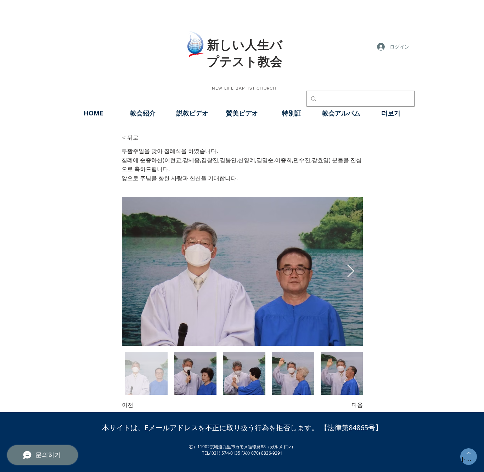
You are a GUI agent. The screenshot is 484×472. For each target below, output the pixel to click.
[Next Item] (351, 271)
